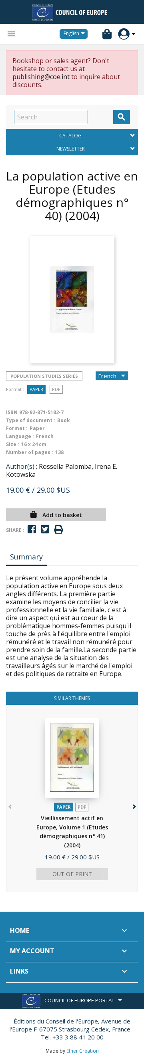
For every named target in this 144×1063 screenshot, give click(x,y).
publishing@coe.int (41, 76)
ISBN (12, 412)
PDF (56, 389)
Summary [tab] (26, 556)
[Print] (58, 529)
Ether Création (82, 1050)
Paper (36, 389)
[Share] (32, 529)
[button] (133, 805)
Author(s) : (21, 466)
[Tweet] (45, 529)
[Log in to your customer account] (124, 34)
